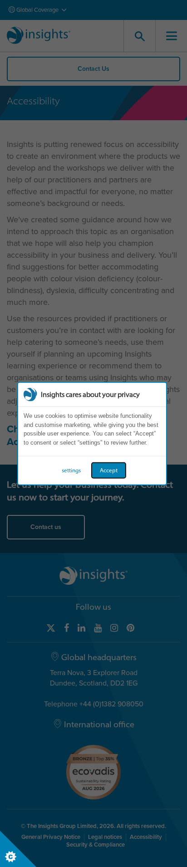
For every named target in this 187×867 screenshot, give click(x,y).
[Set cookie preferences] (18, 849)
